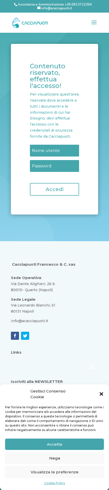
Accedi (55, 189)
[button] (101, 393)
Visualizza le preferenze (55, 472)
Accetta (54, 444)
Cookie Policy (54, 483)
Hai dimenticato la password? (52, 177)
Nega (54, 458)
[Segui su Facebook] (15, 336)
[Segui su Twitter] (25, 336)
